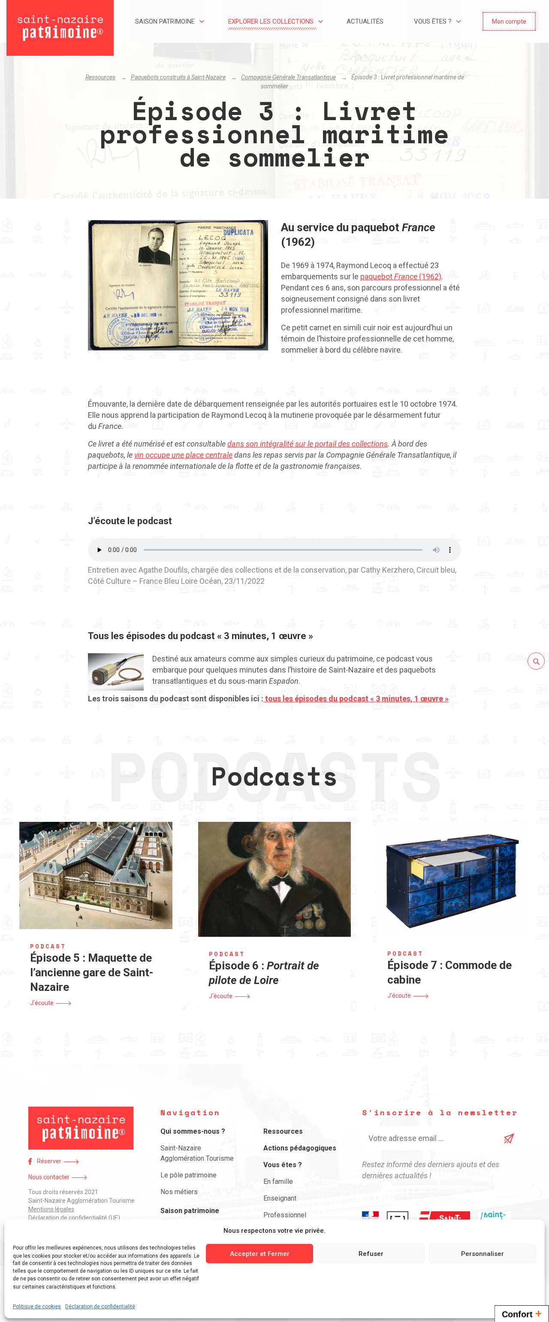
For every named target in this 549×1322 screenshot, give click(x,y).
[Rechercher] (536, 661)
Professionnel (284, 1215)
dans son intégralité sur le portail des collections (307, 443)
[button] (509, 21)
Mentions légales (51, 1209)
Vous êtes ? (433, 21)
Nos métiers (179, 1192)
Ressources (100, 77)
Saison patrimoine (165, 21)
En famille (278, 1181)
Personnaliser (482, 1254)
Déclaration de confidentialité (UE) (74, 1217)
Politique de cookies (37, 1307)
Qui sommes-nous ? (192, 1131)
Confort (522, 1313)
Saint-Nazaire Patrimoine (60, 28)
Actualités (365, 21)
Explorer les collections (271, 21)
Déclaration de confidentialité (100, 1307)
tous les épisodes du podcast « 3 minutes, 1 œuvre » (356, 698)
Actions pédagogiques (299, 1148)
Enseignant (279, 1198)
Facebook (30, 1161)
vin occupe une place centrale (183, 454)
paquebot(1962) (400, 276)
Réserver (49, 1161)
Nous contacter (48, 1177)
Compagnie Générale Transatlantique (288, 77)
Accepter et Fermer (260, 1254)
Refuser (371, 1254)
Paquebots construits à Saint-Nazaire (178, 77)
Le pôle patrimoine (188, 1175)
